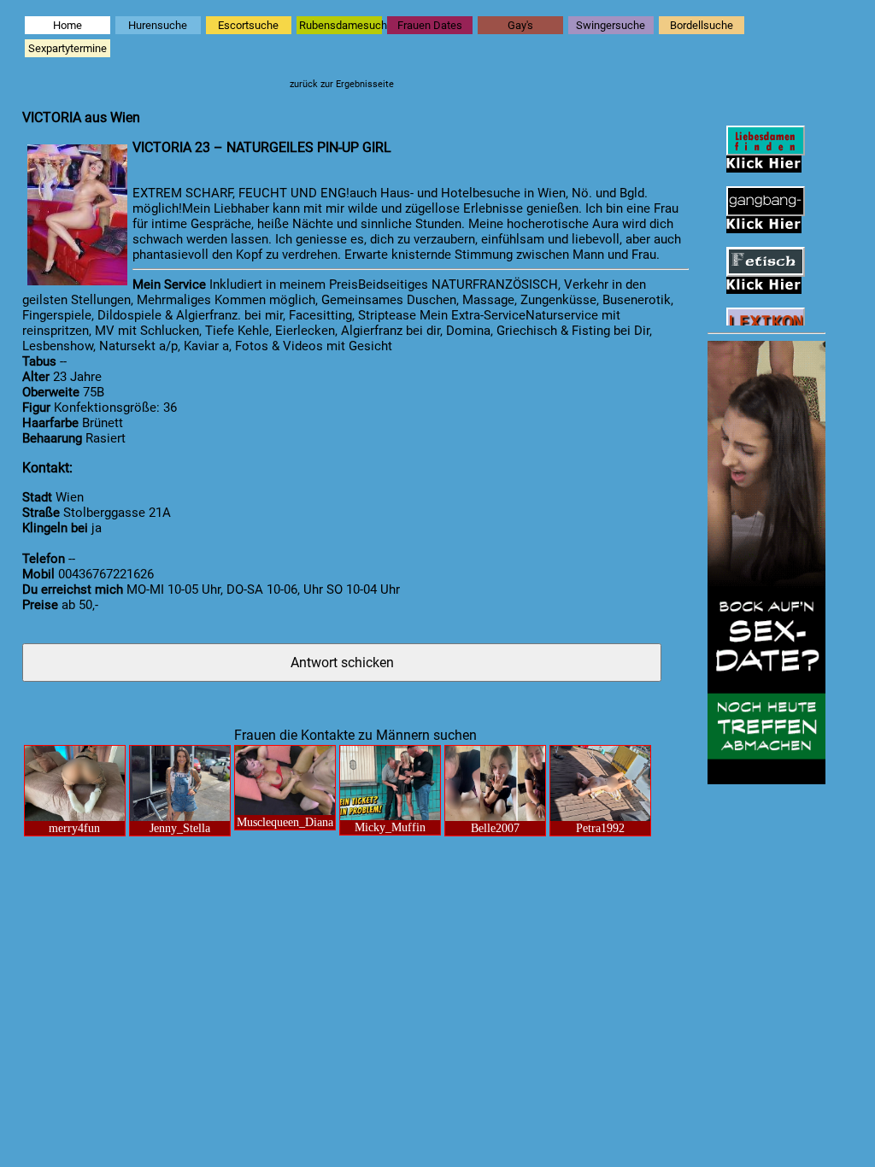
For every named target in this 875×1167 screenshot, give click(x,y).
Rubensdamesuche (340, 25)
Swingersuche (610, 25)
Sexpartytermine (67, 48)
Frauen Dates (429, 25)
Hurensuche (157, 25)
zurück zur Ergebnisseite (342, 84)
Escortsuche (248, 25)
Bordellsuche (701, 25)
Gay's (520, 25)
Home (67, 25)
